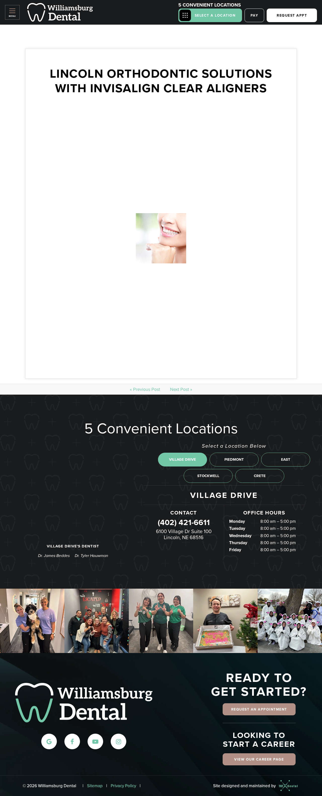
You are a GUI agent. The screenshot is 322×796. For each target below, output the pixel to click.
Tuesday (237, 528)
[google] (49, 741)
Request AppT (292, 15)
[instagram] (118, 741)
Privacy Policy (123, 786)
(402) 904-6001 (183, 522)
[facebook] (72, 741)
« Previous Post (145, 389)
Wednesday (240, 536)
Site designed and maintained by (245, 785)
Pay (254, 15)
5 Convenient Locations (209, 5)
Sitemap (95, 786)
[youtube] (95, 741)
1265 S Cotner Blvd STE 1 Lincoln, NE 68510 (184, 534)
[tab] (182, 459)
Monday (237, 521)
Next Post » (181, 389)
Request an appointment (259, 709)
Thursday (238, 543)
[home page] (60, 12)
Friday (235, 550)
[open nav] (12, 12)
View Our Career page (259, 759)
